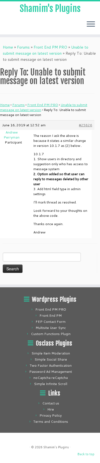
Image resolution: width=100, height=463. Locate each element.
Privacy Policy (50, 415)
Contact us (50, 403)
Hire (50, 409)
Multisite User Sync (51, 327)
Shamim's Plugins (50, 8)
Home (8, 47)
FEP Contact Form (51, 321)
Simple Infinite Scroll (50, 383)
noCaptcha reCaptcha (50, 377)
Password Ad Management (50, 371)
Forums (23, 47)
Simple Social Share (50, 359)
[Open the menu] (91, 24)
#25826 (85, 125)
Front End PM (50, 315)
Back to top (86, 454)
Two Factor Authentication (51, 365)
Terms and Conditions (50, 421)
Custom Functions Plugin (51, 333)
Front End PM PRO (50, 47)
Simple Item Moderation (50, 353)
